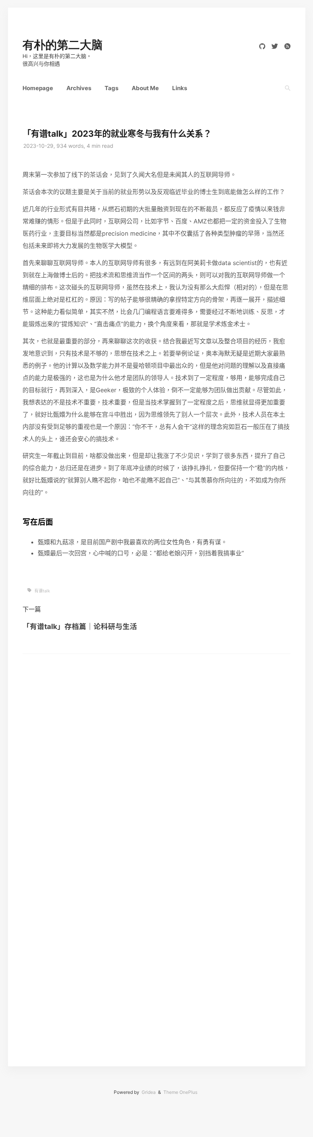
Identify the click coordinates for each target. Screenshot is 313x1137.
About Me (145, 88)
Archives (78, 88)
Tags (111, 88)
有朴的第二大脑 (63, 45)
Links (179, 88)
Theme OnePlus (180, 1092)
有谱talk (42, 591)
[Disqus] (156, 749)
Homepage (38, 88)
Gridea (149, 1092)
